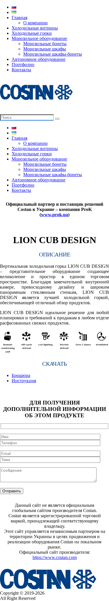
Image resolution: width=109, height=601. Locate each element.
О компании (35, 22)
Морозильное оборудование (39, 38)
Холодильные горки (32, 33)
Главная (19, 17)
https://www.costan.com (55, 557)
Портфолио (23, 64)
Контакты (21, 69)
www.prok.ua (54, 214)
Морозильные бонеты (45, 43)
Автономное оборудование (38, 59)
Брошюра (21, 375)
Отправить (11, 491)
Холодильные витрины (35, 28)
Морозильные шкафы (44, 48)
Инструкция (24, 380)
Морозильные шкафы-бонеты (52, 54)
